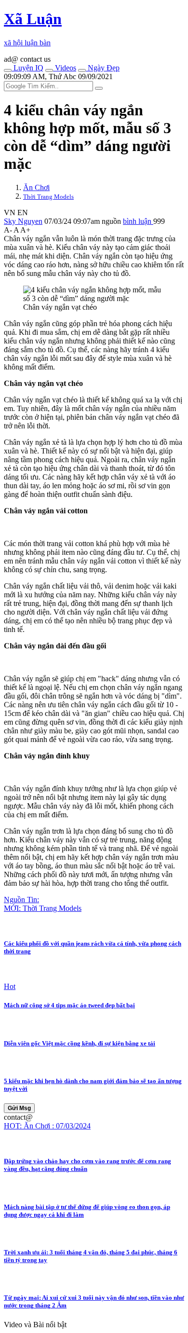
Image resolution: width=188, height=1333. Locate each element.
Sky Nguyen (23, 221)
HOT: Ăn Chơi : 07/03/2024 (47, 1126)
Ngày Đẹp (103, 68)
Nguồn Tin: (21, 899)
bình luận (138, 221)
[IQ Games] (8, 70)
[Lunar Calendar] (82, 70)
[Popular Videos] (49, 70)
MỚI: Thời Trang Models (42, 908)
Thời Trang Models (48, 196)
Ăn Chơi (36, 187)
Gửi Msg (19, 1108)
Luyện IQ (27, 68)
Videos (64, 68)
